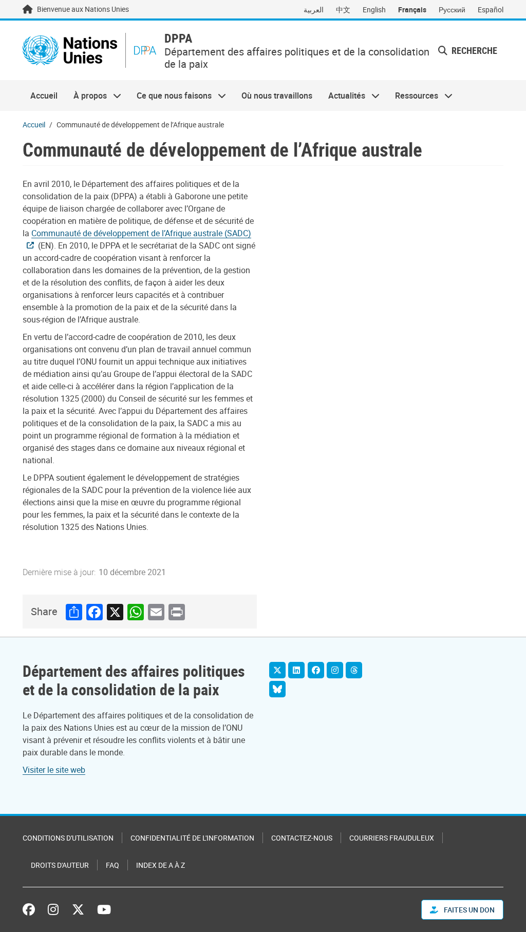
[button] (467, 51)
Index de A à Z (160, 865)
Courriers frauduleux (391, 838)
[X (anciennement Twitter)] (78, 909)
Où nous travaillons (276, 95)
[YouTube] (104, 909)
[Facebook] (316, 670)
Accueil (44, 95)
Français (412, 9)
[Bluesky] (277, 689)
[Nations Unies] (70, 50)
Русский (452, 9)
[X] (277, 670)
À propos (85, 95)
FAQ (112, 865)
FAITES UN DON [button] (468, 910)
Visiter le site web (54, 769)
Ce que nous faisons (170, 95)
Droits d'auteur (60, 865)
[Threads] (354, 670)
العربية (314, 9)
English (374, 9)
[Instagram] (335, 670)
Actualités (343, 95)
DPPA (178, 38)
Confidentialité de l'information (192, 838)
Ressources (412, 95)
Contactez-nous (301, 838)
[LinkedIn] (296, 670)
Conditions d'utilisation (68, 838)
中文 (343, 9)
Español (490, 9)
